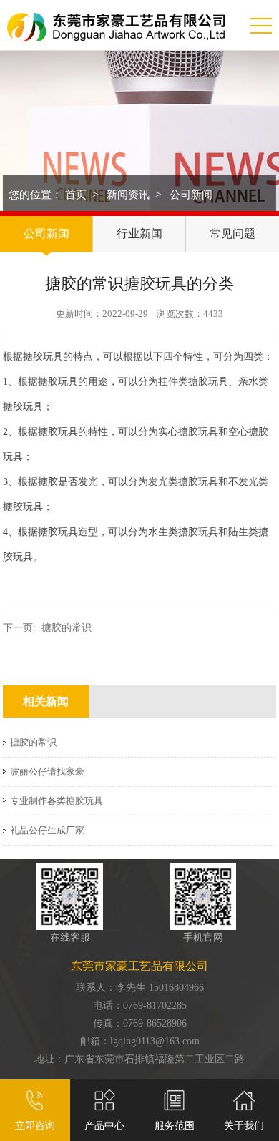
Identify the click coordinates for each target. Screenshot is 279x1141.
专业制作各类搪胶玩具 (56, 800)
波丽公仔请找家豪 (47, 771)
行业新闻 (139, 233)
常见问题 (232, 233)
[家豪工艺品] (116, 20)
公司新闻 (191, 194)
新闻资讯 (128, 194)
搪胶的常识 (66, 627)
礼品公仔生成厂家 (47, 830)
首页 (76, 194)
